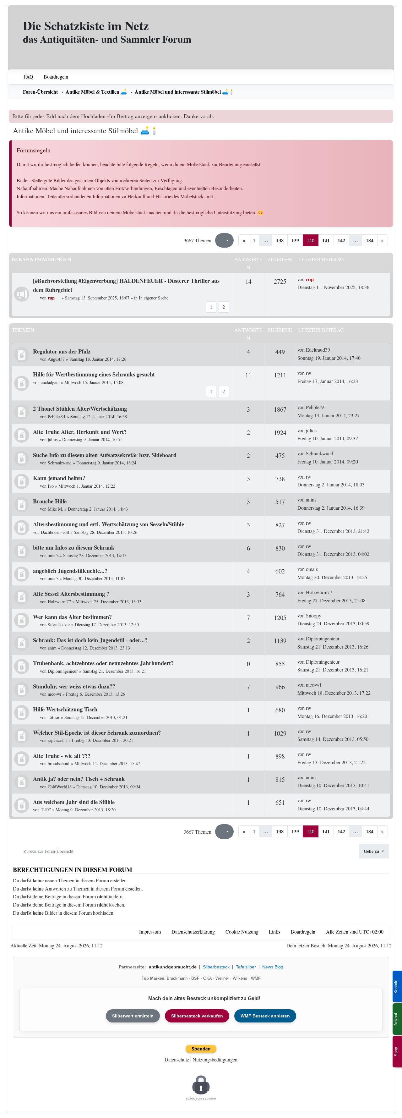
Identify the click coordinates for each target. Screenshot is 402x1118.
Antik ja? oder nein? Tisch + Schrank (79, 778)
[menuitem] (24, 77)
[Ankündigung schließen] (389, 114)
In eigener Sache (153, 298)
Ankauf (396, 1019)
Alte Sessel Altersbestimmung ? (71, 593)
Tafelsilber (246, 966)
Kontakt (396, 986)
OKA (207, 978)
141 (326, 240)
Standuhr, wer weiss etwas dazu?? (74, 686)
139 (295, 240)
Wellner (222, 978)
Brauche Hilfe (50, 501)
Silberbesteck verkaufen (197, 1015)
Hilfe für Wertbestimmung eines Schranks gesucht (94, 374)
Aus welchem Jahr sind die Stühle (74, 801)
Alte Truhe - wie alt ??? (61, 755)
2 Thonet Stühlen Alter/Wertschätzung (80, 408)
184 (369, 240)
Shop (396, 1051)
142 (341, 240)
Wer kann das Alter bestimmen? (72, 616)
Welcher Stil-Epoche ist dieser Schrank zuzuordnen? (97, 732)
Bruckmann (177, 978)
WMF (256, 978)
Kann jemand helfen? (59, 478)
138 (280, 240)
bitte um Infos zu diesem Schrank (73, 547)
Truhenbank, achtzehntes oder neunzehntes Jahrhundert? (103, 663)
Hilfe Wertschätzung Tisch (65, 709)
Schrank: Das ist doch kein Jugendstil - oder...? (90, 640)
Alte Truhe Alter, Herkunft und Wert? (80, 431)
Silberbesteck (216, 966)
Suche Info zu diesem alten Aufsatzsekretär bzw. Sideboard (105, 455)
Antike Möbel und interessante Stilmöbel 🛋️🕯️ (86, 130)
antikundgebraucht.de (173, 966)
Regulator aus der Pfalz (61, 351)
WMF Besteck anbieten (265, 1015)
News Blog (272, 966)
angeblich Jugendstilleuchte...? (70, 570)
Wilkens (240, 978)
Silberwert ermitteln (133, 1015)
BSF (195, 978)
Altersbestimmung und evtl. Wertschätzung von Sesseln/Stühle (108, 524)
